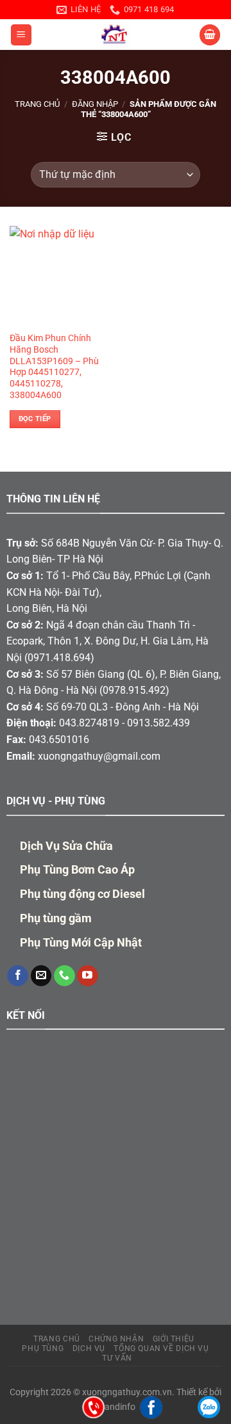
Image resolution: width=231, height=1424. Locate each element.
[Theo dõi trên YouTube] (87, 976)
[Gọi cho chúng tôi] (64, 976)
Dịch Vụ (89, 1348)
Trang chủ (37, 104)
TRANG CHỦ (56, 1338)
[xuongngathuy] (115, 34)
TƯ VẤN (117, 1358)
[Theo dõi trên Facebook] (17, 976)
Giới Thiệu (173, 1338)
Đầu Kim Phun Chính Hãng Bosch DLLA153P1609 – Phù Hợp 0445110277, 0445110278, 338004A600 (54, 366)
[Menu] (21, 34)
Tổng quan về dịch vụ (161, 1348)
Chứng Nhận (116, 1338)
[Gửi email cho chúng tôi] (41, 976)
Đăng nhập (95, 104)
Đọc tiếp (35, 419)
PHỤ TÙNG (43, 1348)
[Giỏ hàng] (210, 34)
